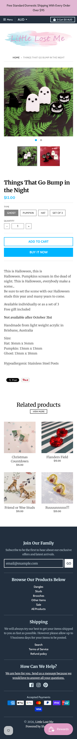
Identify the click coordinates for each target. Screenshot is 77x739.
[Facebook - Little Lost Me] (31, 685)
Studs (38, 591)
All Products (38, 609)
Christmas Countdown (20, 459)
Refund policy (38, 653)
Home (16, 57)
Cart (64, 19)
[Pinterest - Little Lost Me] (45, 685)
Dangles (38, 586)
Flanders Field (57, 457)
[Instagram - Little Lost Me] (38, 685)
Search (39, 644)
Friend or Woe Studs (20, 507)
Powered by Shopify (39, 726)
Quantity (9, 220)
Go (69, 563)
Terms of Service (38, 649)
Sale (38, 604)
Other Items (38, 600)
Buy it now (39, 252)
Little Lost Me (44, 722)
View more (38, 411)
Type (6, 206)
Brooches (38, 596)
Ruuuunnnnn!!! (57, 507)
